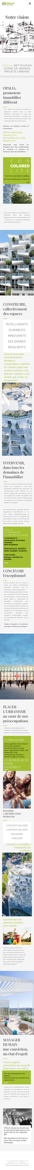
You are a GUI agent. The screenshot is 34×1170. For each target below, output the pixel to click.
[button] (30, 3)
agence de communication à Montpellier (17, 1165)
